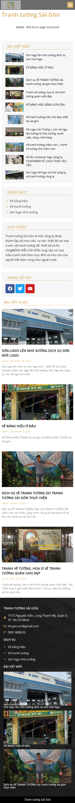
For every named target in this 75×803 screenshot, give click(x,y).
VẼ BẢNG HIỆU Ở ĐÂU (40, 67)
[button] (70, 5)
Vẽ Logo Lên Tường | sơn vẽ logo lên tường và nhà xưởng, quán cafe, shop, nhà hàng (46, 133)
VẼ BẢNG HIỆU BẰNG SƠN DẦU (45, 104)
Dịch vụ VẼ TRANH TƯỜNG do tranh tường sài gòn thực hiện (35, 786)
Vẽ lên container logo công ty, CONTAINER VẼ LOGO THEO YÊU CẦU (46, 161)
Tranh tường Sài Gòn (31, 14)
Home (20, 27)
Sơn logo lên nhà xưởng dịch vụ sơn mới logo (32, 707)
